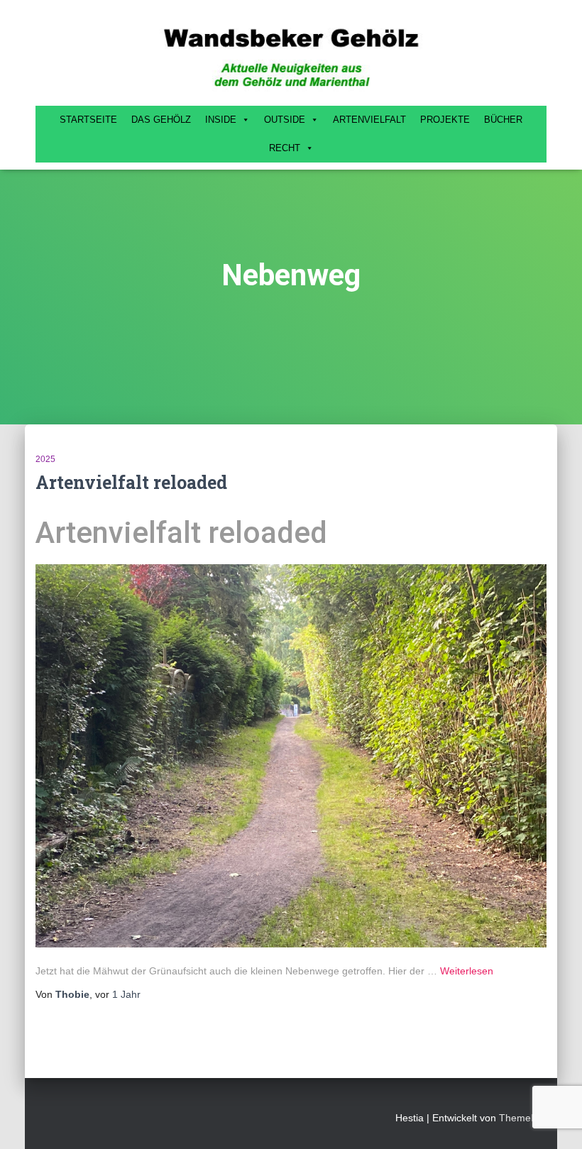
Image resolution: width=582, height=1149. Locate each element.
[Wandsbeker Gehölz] (291, 56)
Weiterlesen (466, 971)
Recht (284, 148)
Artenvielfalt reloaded (131, 482)
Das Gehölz (161, 119)
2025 (45, 459)
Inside (220, 119)
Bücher (503, 119)
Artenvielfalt (369, 119)
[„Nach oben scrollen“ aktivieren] (554, 1120)
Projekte (445, 119)
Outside (284, 119)
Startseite (88, 119)
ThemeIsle (523, 1117)
